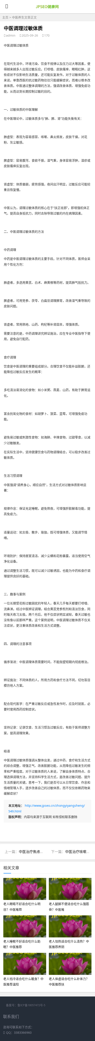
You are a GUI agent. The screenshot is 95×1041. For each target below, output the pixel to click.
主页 (5, 17)
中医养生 (18, 17)
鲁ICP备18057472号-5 (31, 1005)
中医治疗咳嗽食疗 (79, 851)
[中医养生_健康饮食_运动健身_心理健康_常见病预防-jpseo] (47, 9)
